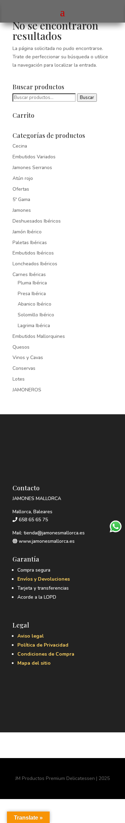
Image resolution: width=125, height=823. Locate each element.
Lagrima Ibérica (34, 325)
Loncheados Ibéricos (34, 263)
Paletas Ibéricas (29, 242)
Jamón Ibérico (27, 231)
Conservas (23, 368)
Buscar (87, 97)
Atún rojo (22, 178)
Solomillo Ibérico (36, 314)
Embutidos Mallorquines (38, 336)
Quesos (21, 347)
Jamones (21, 210)
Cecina (19, 146)
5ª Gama (21, 199)
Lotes (18, 379)
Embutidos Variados (34, 156)
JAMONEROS (26, 389)
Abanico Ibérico (34, 304)
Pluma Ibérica (32, 283)
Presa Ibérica (32, 293)
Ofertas (20, 189)
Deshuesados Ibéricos (36, 221)
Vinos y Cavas (27, 357)
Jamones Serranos (32, 167)
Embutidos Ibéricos (33, 253)
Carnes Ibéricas (29, 274)
